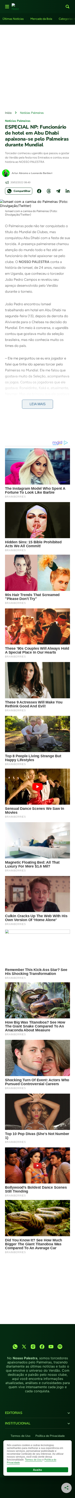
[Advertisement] (37, 67)
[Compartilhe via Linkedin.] (67, 191)
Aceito (37, 1469)
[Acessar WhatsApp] (15, 1346)
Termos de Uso (20, 1436)
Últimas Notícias (13, 19)
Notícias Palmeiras (32, 113)
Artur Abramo (20, 173)
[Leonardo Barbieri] (6, 173)
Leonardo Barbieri (41, 173)
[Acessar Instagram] (33, 1346)
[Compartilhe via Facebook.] (39, 191)
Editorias (13, 1413)
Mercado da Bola (41, 19)
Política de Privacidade (50, 1436)
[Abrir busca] (67, 6)
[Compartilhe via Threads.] (48, 191)
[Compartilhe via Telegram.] (58, 191)
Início (8, 113)
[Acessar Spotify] (60, 1346)
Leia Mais (38, 404)
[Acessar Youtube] (51, 1346)
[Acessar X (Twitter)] (24, 1346)
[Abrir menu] (7, 6)
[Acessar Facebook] (42, 1346)
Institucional (17, 1423)
